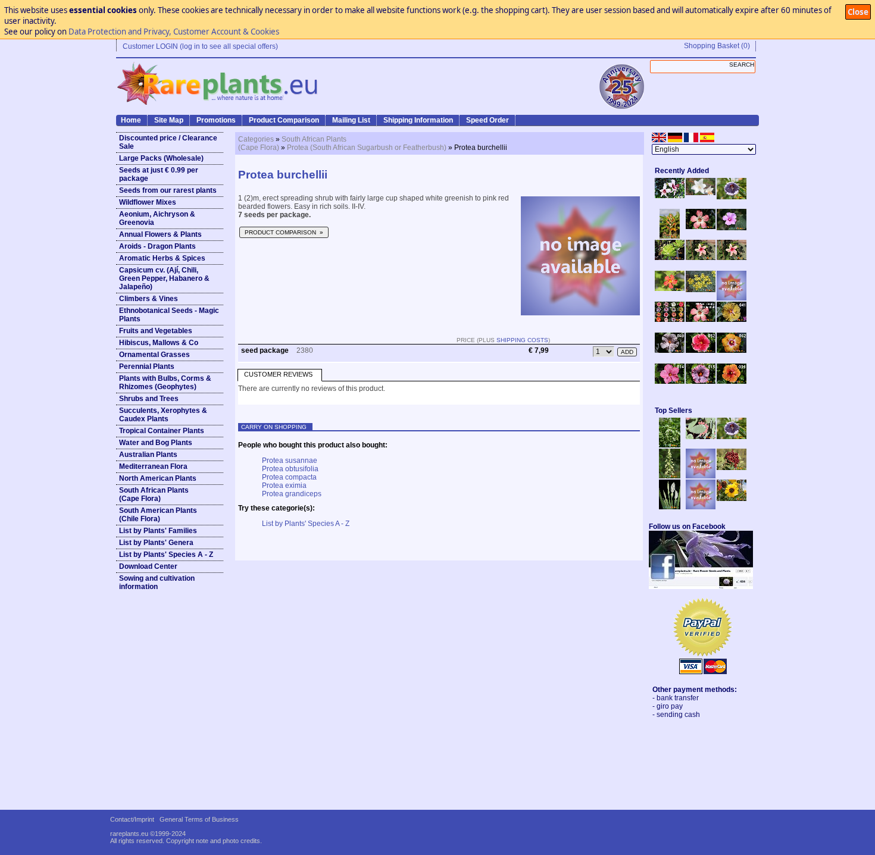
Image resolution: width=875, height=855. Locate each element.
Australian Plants (148, 454)
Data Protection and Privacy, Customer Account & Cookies (173, 31)
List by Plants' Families (158, 531)
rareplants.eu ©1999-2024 (148, 833)
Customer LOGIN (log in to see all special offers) (200, 46)
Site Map (168, 120)
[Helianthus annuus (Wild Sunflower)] (731, 498)
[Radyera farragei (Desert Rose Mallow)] (731, 228)
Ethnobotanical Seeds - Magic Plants (169, 314)
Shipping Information (418, 120)
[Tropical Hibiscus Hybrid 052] (700, 350)
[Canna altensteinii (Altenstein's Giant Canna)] (670, 236)
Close (858, 12)
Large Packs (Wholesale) (161, 158)
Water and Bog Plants (155, 443)
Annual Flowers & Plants (160, 234)
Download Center (148, 566)
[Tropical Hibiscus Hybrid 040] (670, 350)
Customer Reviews (278, 374)
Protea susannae (289, 460)
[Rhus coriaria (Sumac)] (731, 467)
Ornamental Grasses (154, 354)
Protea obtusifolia (290, 469)
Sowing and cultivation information (157, 582)
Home (131, 120)
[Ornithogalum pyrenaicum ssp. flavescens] (669, 476)
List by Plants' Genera (156, 542)
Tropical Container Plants (161, 431)
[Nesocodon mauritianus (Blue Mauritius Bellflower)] (731, 197)
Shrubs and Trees (149, 398)
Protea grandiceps (291, 494)
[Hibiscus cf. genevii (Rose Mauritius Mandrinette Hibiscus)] (700, 257)
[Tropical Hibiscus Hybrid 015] (700, 381)
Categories (256, 139)
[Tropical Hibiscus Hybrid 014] (670, 381)
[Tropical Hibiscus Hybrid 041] (731, 319)
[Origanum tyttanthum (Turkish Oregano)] (700, 507)
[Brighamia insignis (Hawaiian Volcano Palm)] (670, 257)
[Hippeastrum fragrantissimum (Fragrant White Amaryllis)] (700, 193)
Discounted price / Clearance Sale (168, 142)
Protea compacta (289, 477)
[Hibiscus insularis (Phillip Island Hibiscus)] (670, 196)
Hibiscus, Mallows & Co (158, 343)
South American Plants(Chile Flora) (158, 514)
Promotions (216, 120)
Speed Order (487, 120)
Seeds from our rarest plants (168, 190)
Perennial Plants (146, 366)
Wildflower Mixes (147, 202)
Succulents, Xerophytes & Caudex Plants (163, 414)
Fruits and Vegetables (155, 331)
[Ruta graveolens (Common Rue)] (700, 290)
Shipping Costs (522, 340)
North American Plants (157, 478)
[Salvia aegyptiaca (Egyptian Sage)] (700, 476)
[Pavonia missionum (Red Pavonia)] (670, 288)
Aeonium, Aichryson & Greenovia (157, 218)
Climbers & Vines (148, 299)
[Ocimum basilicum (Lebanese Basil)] (669, 445)
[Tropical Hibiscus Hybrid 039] (731, 381)
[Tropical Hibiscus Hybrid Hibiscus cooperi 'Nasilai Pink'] (700, 319)
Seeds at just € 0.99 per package (158, 174)
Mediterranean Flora (153, 466)
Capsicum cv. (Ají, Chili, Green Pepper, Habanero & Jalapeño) (164, 278)
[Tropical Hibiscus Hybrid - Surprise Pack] (670, 319)
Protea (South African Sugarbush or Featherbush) (366, 147)
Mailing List (351, 120)
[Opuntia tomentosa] (700, 437)
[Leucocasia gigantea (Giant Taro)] (669, 507)
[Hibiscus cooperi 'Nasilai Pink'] (700, 227)
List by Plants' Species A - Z (166, 554)
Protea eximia (284, 485)
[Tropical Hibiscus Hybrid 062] (731, 350)
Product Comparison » (284, 232)
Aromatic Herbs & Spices (162, 258)
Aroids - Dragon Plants (157, 246)
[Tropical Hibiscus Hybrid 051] (731, 298)
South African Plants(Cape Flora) (154, 494)
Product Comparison (284, 120)
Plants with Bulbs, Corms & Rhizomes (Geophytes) (165, 382)
